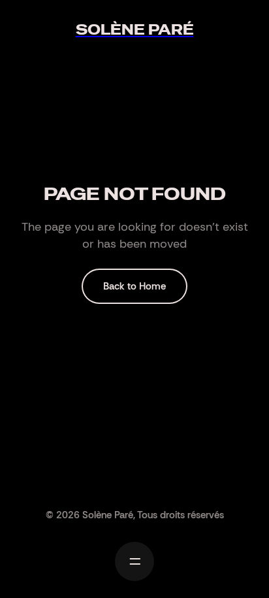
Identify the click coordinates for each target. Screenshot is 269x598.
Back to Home (134, 286)
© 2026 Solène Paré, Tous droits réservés (135, 515)
